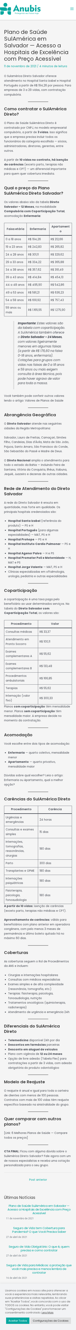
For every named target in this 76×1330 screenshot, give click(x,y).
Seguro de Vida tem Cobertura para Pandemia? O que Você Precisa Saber (39, 1230)
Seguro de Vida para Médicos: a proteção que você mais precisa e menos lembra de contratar (39, 1269)
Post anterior (38, 1180)
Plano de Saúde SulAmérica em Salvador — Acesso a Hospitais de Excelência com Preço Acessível (39, 1209)
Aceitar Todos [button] (18, 1321)
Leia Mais (48, 1312)
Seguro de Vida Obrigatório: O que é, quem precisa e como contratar (39, 1248)
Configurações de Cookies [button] (51, 1321)
